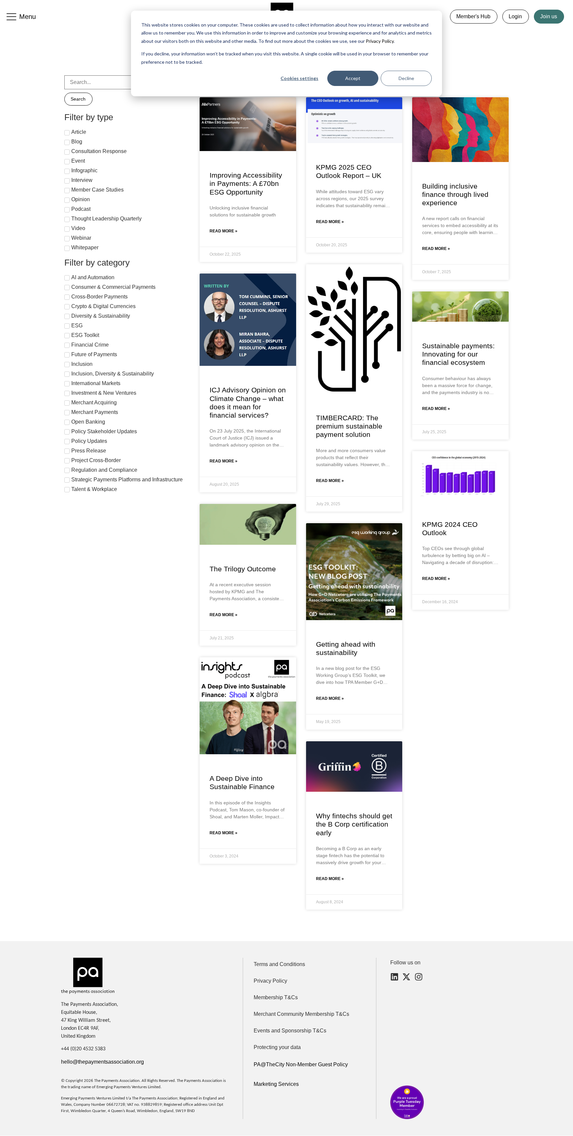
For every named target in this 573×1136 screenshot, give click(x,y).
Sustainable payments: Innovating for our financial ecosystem (458, 354)
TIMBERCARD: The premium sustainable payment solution (349, 426)
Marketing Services (276, 1084)
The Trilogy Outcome (243, 569)
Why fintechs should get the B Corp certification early (354, 824)
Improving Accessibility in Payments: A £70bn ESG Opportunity (246, 183)
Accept (352, 78)
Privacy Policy (379, 41)
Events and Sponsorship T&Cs (290, 1030)
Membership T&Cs (276, 997)
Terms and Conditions (279, 964)
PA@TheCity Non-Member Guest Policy (301, 1064)
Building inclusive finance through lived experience (455, 194)
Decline (406, 78)
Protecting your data (277, 1047)
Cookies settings (299, 78)
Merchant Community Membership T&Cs (301, 1014)
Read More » (223, 231)
